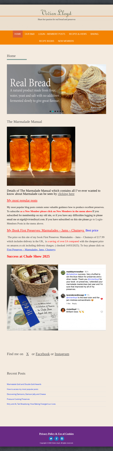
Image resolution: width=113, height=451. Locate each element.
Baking (95, 33)
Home (17, 33)
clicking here (66, 194)
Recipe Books (46, 41)
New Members (66, 41)
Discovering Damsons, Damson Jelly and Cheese (26, 394)
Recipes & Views (78, 33)
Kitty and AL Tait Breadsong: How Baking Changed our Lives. (31, 404)
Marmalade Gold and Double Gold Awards (24, 384)
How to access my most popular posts (22, 389)
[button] (50, 111)
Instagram (62, 354)
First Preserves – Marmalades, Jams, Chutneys (31, 249)
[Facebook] (56, 438)
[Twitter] (51, 438)
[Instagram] (62, 438)
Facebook (43, 354)
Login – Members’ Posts (51, 33)
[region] (56, 89)
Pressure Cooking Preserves (18, 399)
